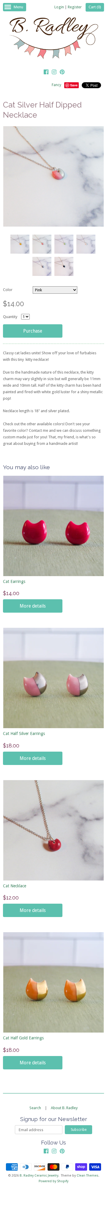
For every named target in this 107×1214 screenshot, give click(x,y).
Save (74, 85)
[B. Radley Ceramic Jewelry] (53, 39)
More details (33, 606)
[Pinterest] (62, 72)
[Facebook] (46, 72)
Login (59, 7)
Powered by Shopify (53, 1181)
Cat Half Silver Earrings (24, 733)
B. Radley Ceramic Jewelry (39, 1175)
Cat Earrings (14, 581)
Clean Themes (87, 1175)
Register (75, 7)
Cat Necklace (14, 885)
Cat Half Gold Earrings (23, 1038)
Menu (18, 7)
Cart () (95, 7)
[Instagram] (54, 72)
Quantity (10, 316)
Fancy (56, 85)
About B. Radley (64, 1108)
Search (35, 1108)
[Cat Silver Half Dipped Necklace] (19, 244)
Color (7, 289)
